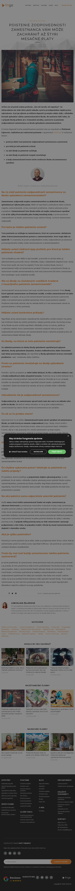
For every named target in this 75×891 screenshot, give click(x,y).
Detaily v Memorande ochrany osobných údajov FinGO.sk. (43, 446)
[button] (18, 452)
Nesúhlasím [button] (38, 452)
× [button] (68, 436)
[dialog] (37, 445)
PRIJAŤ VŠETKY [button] (57, 452)
